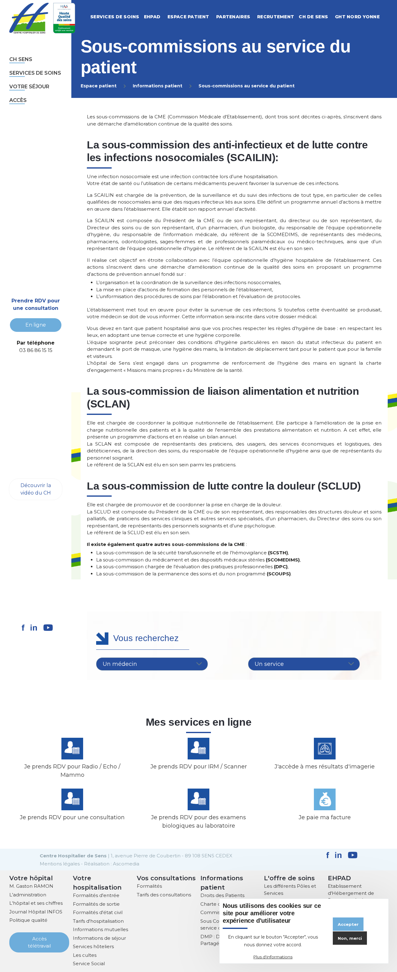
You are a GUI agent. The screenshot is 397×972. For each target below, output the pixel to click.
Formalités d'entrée (96, 895)
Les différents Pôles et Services (290, 889)
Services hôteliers (93, 946)
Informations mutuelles (100, 929)
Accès (18, 100)
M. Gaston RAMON (31, 886)
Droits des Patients (222, 895)
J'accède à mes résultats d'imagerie (324, 766)
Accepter (348, 924)
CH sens (20, 59)
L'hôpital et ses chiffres (36, 903)
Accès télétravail (39, 942)
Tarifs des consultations (164, 895)
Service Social (89, 963)
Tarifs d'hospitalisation (98, 921)
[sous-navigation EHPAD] (167, 17)
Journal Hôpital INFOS (35, 912)
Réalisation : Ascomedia (111, 864)
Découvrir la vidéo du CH (35, 489)
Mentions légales (60, 864)
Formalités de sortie (96, 904)
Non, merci (350, 938)
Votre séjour (29, 87)
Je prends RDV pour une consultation (72, 817)
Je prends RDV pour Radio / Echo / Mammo (72, 770)
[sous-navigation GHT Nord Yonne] (386, 17)
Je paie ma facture (325, 817)
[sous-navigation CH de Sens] (334, 17)
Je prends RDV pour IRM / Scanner (198, 766)
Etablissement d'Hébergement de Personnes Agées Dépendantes (351, 896)
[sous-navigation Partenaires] (257, 17)
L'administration (27, 895)
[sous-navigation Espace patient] (216, 17)
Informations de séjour (99, 938)
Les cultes (84, 955)
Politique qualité (28, 920)
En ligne (35, 325)
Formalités (149, 886)
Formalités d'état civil (98, 912)
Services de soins (35, 73)
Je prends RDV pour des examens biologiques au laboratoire (198, 821)
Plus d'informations (272, 956)
